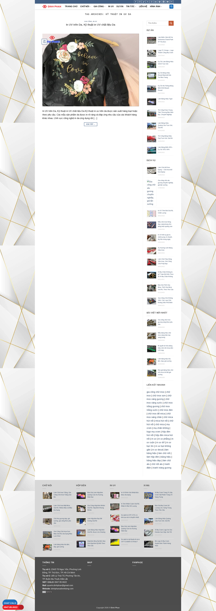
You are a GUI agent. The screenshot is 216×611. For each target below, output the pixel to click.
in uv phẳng (164, 439)
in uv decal (157, 449)
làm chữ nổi (164, 453)
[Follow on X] (148, 2)
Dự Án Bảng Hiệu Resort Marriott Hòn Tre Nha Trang (164, 75)
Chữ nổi (84, 6)
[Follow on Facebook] (136, 2)
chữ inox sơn (159, 395)
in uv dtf (160, 442)
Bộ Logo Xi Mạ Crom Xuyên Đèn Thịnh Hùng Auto (163, 543)
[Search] (171, 7)
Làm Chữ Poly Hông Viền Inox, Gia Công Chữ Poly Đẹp (165, 261)
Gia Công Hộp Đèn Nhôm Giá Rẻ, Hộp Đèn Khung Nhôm (96, 508)
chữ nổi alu (157, 464)
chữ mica (160, 424)
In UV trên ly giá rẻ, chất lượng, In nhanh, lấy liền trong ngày (165, 237)
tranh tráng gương (162, 467)
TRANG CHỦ (71, 6)
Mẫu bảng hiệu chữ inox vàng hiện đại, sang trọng (164, 335)
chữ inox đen (166, 410)
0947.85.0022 (11, 607)
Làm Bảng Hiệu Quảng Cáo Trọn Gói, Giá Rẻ (165, 125)
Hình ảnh (155, 6)
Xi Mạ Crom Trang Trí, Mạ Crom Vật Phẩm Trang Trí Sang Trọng (163, 495)
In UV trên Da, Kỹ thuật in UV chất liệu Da (90, 24)
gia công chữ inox (155, 392)
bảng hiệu (166, 457)
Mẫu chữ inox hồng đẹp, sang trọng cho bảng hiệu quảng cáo (165, 224)
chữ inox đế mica (156, 413)
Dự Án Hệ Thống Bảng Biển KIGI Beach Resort (165, 88)
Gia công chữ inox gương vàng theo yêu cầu (165, 322)
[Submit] (171, 23)
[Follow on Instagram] (140, 2)
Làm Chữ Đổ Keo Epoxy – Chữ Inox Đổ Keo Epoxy (165, 170)
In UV (111, 6)
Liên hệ (143, 6)
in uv (154, 439)
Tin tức (130, 6)
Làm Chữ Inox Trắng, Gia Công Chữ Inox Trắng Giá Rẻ (62, 495)
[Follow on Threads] (152, 2)
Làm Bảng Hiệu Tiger (165, 99)
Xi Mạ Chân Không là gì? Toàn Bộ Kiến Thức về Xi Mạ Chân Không (166, 274)
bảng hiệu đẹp (154, 460)
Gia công (99, 6)
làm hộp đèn (153, 457)
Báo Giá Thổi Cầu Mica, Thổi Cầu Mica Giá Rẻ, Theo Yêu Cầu (165, 287)
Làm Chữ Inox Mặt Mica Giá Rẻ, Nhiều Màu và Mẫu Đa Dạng (63, 508)
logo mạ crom (153, 431)
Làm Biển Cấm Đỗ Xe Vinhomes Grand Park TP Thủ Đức (165, 39)
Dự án (119, 6)
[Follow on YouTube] (168, 2)
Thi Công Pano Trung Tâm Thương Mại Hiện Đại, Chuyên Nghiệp (165, 112)
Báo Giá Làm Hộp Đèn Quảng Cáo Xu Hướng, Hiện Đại (95, 495)
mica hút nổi (161, 421)
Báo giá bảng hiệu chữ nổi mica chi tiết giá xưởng (165, 372)
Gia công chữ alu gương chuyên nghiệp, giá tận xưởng (165, 183)
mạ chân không (161, 428)
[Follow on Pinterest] (160, 2)
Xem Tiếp (90, 124)
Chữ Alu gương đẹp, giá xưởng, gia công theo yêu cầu (62, 521)
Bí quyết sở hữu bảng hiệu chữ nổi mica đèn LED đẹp (165, 348)
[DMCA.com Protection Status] (47, 592)
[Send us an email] (156, 2)
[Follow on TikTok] (144, 2)
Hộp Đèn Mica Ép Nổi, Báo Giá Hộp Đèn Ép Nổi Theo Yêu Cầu (96, 543)
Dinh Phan (115, 608)
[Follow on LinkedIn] (164, 2)
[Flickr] (172, 2)
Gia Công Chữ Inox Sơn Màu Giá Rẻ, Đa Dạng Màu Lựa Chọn (63, 534)
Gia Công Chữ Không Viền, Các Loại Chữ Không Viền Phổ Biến (165, 300)
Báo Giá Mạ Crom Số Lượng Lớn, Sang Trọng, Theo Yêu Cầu (163, 508)
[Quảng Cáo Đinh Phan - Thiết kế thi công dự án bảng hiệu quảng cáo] (51, 6)
